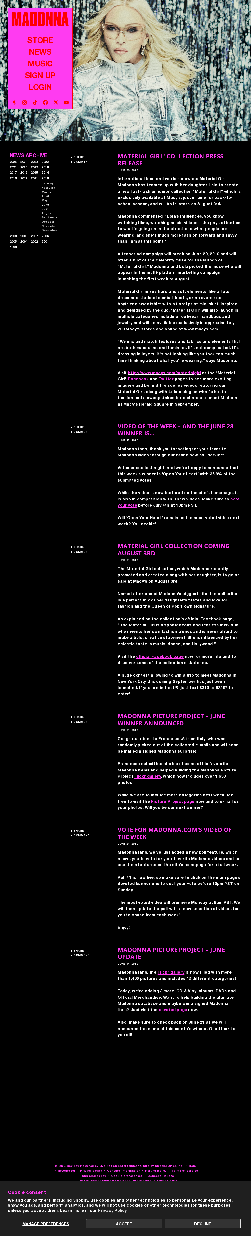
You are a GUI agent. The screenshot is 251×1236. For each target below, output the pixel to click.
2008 (23, 236)
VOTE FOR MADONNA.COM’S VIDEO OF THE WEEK (175, 833)
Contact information (123, 1170)
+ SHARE (77, 157)
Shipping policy (94, 1175)
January (48, 183)
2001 (45, 241)
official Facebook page (160, 656)
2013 (13, 178)
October (48, 221)
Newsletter (66, 1170)
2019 (34, 167)
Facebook (138, 378)
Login (40, 87)
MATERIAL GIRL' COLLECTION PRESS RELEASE (170, 159)
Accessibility (167, 1180)
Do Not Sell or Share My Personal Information (115, 1180)
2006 (45, 236)
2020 (23, 167)
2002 (34, 241)
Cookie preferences (127, 1175)
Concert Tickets (161, 1175)
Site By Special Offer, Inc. (163, 1165)
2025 (13, 162)
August (47, 213)
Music (40, 63)
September (50, 217)
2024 (23, 162)
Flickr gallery (147, 776)
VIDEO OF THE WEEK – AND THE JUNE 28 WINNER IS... (176, 429)
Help (192, 1165)
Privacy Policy (112, 1210)
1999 (13, 247)
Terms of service (185, 1170)
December (49, 230)
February (48, 187)
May (45, 200)
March (46, 191)
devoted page (173, 1009)
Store (40, 40)
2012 (23, 178)
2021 (13, 167)
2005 (13, 241)
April (45, 196)
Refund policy (156, 1170)
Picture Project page (173, 801)
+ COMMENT (80, 161)
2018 (45, 167)
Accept (124, 1223)
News (40, 52)
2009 (13, 236)
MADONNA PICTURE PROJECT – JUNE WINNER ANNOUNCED (171, 719)
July (45, 208)
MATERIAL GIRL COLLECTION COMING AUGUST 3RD (174, 549)
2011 (34, 178)
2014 (45, 172)
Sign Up (40, 75)
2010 (45, 178)
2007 (34, 236)
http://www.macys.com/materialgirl (164, 372)
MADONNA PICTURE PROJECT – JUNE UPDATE (171, 953)
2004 (23, 241)
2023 (34, 162)
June (45, 204)
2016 (23, 172)
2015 (34, 172)
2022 (45, 162)
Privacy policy (91, 1170)
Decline (202, 1223)
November (49, 225)
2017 (13, 172)
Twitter (166, 378)
